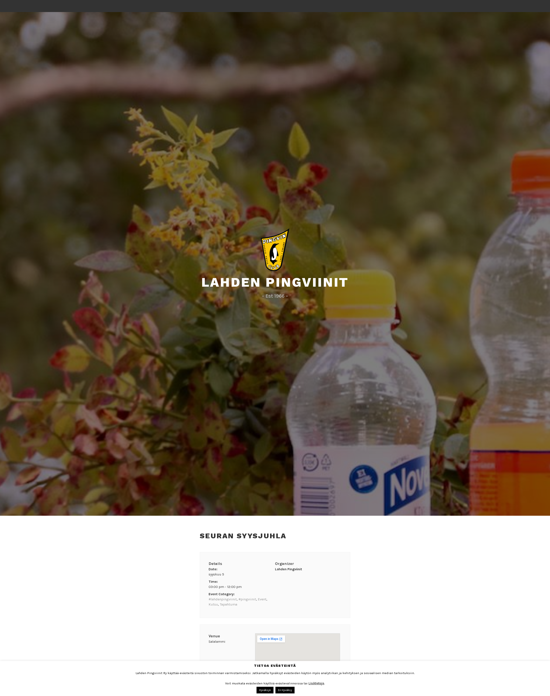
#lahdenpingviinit (223, 599)
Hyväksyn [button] (265, 690)
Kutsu (213, 604)
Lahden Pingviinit (275, 282)
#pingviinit (247, 599)
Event (262, 599)
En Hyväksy (285, 690)
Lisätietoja (316, 683)
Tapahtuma (228, 604)
